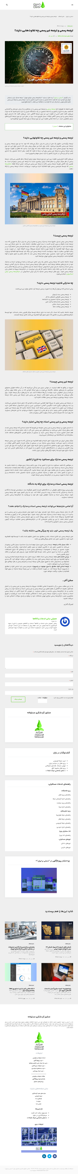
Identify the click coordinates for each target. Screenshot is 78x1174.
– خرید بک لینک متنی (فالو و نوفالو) (38, 1063)
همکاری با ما (38, 1099)
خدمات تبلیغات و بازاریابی (39, 1058)
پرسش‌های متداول (38, 1082)
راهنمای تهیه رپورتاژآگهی (38, 1079)
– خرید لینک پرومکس (38, 1071)
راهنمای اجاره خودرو (64, 827)
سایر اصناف (61, 17)
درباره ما (39, 1101)
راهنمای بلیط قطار (64, 819)
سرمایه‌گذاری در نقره (40, 1115)
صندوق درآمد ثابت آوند (39, 1113)
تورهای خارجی (66, 847)
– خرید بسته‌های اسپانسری (39, 1068)
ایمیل (71, 680)
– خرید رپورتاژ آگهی (39, 1061)
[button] (72, 4)
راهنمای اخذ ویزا (65, 835)
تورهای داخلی (66, 843)
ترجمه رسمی (51, 109)
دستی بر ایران (69, 17)
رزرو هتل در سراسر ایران (57, 763)
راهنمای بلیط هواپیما (63, 815)
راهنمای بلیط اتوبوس (63, 823)
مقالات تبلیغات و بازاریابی (38, 1076)
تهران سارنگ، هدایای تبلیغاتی (55, 766)
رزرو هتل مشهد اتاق (59, 768)
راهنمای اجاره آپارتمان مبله (62, 799)
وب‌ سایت (70, 689)
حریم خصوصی (38, 1096)
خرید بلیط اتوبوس (59, 761)
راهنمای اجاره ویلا (65, 807)
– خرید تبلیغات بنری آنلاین (38, 1066)
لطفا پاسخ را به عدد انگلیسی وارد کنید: (63, 698)
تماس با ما (38, 1104)
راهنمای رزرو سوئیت (64, 803)
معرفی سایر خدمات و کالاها (45, 619)
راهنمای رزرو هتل (64, 795)
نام (71, 672)
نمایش (55, 126)
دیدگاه (71, 656)
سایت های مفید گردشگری (39, 1093)
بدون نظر (51, 36)
